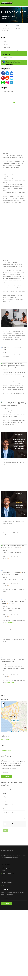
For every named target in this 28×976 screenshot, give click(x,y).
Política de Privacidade (8, 873)
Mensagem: (6, 809)
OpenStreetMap (19, 731)
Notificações (7, 47)
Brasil (13, 16)
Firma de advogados (8, 91)
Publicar (4, 880)
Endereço (6, 41)
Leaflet (8, 731)
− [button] (3, 706)
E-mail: (4, 801)
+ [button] (3, 703)
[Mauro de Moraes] (14, 717)
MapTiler (13, 731)
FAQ (3, 876)
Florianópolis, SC (5, 18)
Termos (4, 870)
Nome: (4, 793)
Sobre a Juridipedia (7, 868)
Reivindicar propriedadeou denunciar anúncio (9, 53)
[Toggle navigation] (24, 3)
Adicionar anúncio (7, 882)
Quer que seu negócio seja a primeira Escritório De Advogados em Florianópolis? (15, 62)
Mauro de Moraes (15, 720)
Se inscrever (7, 776)
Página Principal (5, 16)
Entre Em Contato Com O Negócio (12, 50)
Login (3, 885)
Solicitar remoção (8, 57)
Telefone (6, 44)
